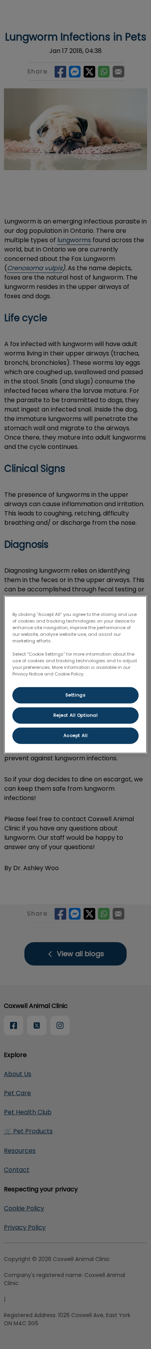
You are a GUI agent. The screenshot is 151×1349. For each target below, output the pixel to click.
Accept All (75, 735)
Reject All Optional (75, 715)
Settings (75, 695)
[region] (76, 674)
